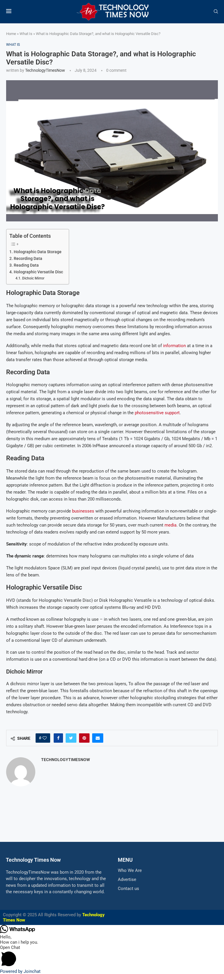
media (170, 525)
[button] (112, 957)
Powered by (20, 971)
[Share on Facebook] (58, 738)
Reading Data (26, 265)
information (174, 345)
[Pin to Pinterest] (84, 738)
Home (11, 34)
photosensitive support (157, 412)
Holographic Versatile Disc (38, 272)
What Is (26, 34)
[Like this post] (45, 738)
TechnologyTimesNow (45, 70)
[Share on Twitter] (71, 738)
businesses (83, 511)
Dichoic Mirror (33, 278)
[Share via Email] (97, 738)
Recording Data (28, 258)
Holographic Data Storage (38, 251)
